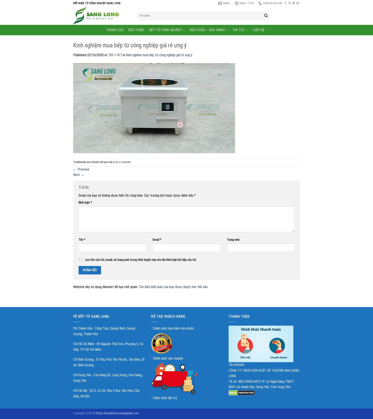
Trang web (233, 240)
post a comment (122, 162)
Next (78, 175)
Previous (81, 169)
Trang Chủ (114, 30)
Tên (82, 240)
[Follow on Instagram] (289, 3)
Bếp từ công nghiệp (165, 30)
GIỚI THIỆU (136, 30)
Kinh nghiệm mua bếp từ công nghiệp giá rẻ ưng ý (159, 55)
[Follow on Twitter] (293, 3)
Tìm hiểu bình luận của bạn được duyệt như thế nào (173, 287)
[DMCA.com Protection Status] (242, 392)
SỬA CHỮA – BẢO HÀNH (207, 30)
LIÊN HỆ (258, 30)
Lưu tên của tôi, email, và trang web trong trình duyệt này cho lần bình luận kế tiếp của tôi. (141, 260)
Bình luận (85, 202)
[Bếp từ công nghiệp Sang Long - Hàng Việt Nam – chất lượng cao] (101, 15)
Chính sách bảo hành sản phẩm (173, 328)
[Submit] (266, 15)
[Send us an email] (297, 3)
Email (157, 240)
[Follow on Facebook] (285, 3)
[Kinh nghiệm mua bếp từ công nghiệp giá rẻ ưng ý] (154, 108)
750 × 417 (115, 55)
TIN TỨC (238, 30)
